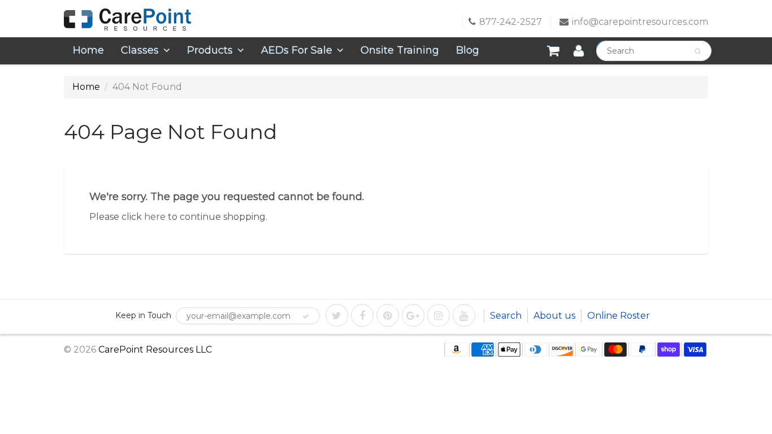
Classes (140, 50)
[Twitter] (337, 315)
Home (88, 50)
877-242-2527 (510, 21)
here (155, 216)
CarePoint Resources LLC (155, 349)
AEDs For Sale (296, 50)
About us (554, 315)
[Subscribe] (306, 316)
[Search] (697, 51)
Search (506, 315)
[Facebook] (362, 315)
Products (210, 50)
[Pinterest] (387, 315)
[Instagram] (438, 315)
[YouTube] (464, 315)
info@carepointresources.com (640, 21)
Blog (467, 50)
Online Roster (618, 315)
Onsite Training (400, 50)
